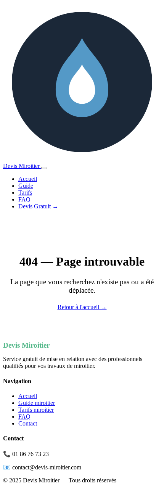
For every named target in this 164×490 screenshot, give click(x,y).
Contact (27, 423)
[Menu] (44, 168)
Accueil (27, 179)
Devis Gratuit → (38, 206)
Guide (25, 185)
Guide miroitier (36, 403)
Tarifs (25, 192)
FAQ (24, 199)
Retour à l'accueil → (82, 307)
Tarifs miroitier (36, 409)
